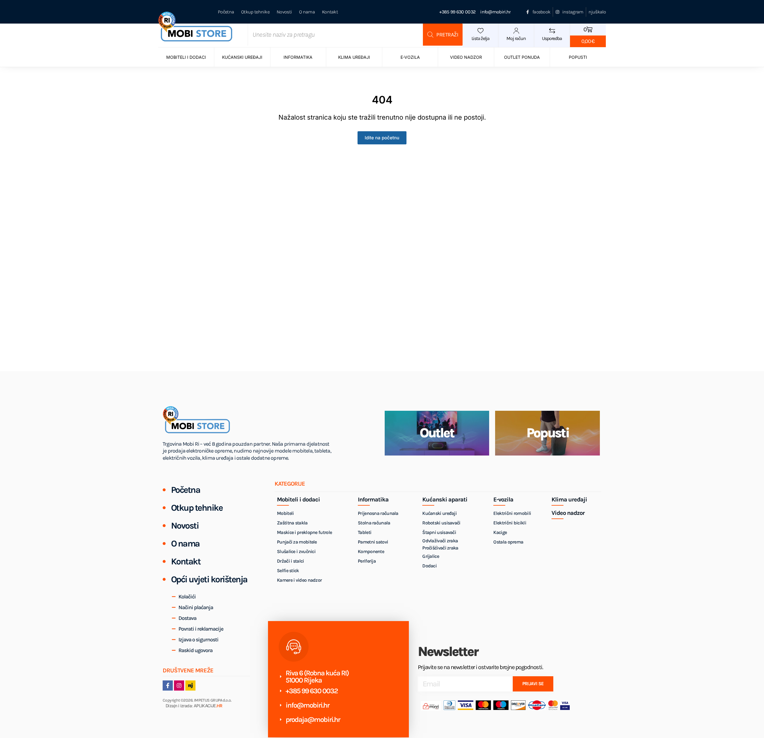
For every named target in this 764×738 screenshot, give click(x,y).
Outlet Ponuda (522, 57)
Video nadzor (466, 57)
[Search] (443, 35)
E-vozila (410, 57)
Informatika (298, 57)
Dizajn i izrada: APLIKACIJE (194, 706)
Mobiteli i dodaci (186, 57)
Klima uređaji (354, 57)
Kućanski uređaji (242, 57)
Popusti (578, 57)
